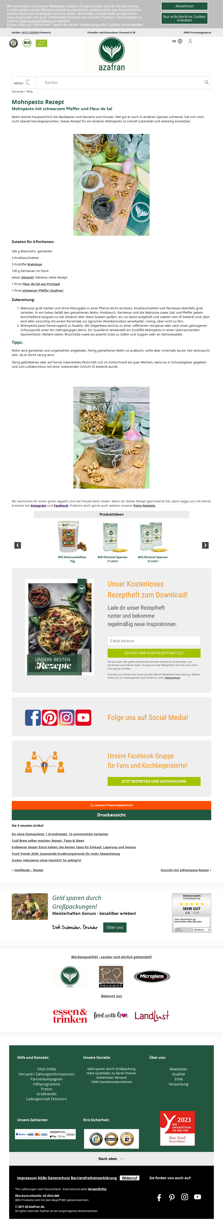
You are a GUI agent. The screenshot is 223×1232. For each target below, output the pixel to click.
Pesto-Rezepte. (144, 505)
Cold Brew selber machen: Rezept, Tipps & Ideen (48, 840)
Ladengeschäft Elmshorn (46, 1099)
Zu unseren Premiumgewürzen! (111, 805)
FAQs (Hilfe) (46, 1069)
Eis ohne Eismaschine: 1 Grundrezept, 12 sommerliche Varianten (60, 834)
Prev (17, 545)
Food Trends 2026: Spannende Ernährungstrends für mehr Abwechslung (66, 854)
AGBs (42, 1178)
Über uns (114, 927)
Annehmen (185, 6)
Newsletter (179, 1069)
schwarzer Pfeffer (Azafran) (42, 290)
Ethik (179, 1079)
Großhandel (46, 1094)
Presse (46, 1089)
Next (205, 545)
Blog (29, 91)
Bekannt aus (111, 996)
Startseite (18, 91)
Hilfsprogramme (46, 1084)
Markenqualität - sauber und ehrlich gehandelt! (111, 957)
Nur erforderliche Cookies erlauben (184, 18)
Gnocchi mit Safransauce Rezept (185, 870)
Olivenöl (27, 277)
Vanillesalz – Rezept (28, 870)
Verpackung (178, 1084)
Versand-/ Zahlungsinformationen (46, 1074)
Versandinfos (97, 1189)
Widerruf (129, 1178)
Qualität (178, 1074)
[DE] (180, 42)
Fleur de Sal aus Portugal (41, 284)
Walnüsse (34, 264)
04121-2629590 (30, 32)
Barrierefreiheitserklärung (94, 1178)
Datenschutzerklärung (36, 20)
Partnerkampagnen (46, 1079)
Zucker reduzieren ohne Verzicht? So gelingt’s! (46, 860)
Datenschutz (172, 677)
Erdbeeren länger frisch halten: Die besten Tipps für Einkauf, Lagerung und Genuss (74, 847)
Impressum (27, 1178)
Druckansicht (111, 815)
